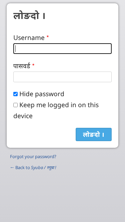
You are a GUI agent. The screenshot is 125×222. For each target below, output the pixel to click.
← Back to (33, 167)
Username (29, 37)
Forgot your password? (33, 156)
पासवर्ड (21, 65)
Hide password (41, 93)
